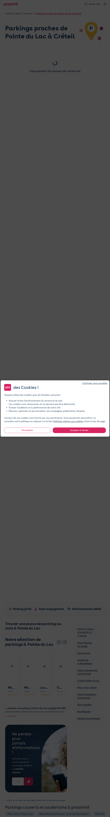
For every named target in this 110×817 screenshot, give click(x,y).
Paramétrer (27, 430)
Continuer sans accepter (95, 383)
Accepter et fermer (79, 430)
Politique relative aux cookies (68, 421)
